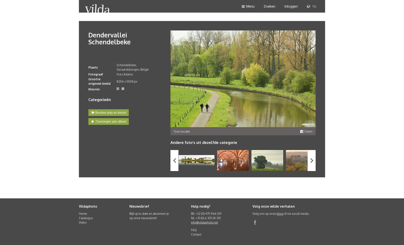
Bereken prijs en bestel (110, 112)
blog (280, 213)
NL (314, 6)
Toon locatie (182, 131)
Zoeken (269, 6)
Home (83, 213)
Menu (250, 6)
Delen (308, 131)
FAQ (194, 230)
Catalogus (86, 218)
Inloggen (291, 6)
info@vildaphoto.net (204, 222)
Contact (196, 234)
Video (83, 222)
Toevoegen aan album (110, 121)
